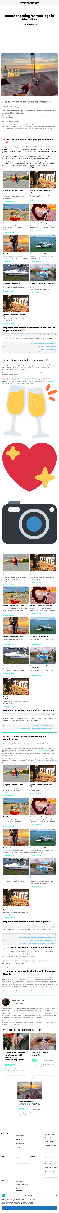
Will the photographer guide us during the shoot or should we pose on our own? (36, 943)
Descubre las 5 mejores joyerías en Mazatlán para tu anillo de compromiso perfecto (15, 1056)
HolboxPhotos (29, 2)
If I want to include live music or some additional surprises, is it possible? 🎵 (36, 728)
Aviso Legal (19, 1151)
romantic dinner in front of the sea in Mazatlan (20, 364)
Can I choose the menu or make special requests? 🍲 (42, 714)
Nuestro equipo (20, 1139)
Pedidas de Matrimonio (51, 1167)
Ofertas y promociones (22, 1166)
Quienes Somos (20, 1135)
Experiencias (19, 1162)
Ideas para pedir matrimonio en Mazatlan (29, 1103)
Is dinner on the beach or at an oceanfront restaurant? (42, 940)
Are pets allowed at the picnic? (48, 349)
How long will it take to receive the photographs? (43, 926)
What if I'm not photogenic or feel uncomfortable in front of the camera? (37, 937)
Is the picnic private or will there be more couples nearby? (41, 352)
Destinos (18, 1157)
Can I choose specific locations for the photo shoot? (42, 934)
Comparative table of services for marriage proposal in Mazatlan (19, 991)
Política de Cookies (25, 1211)
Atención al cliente (50, 1176)
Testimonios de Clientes (22, 1184)
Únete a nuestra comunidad (20, 1189)
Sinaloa (29, 11)
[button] (56, 1195)
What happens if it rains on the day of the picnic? (43, 343)
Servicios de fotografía (50, 1157)
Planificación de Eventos (51, 1171)
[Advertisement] (29, 42)
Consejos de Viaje (49, 1138)
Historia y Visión (20, 1143)
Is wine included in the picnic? (48, 334)
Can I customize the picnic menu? (47, 346)
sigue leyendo (8, 1077)
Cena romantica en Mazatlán (40, 1054)
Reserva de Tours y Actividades (50, 1162)
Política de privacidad (33, 1211)
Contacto (18, 1147)
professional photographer (29, 378)
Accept (29, 1208)
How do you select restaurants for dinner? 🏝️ (44, 725)
